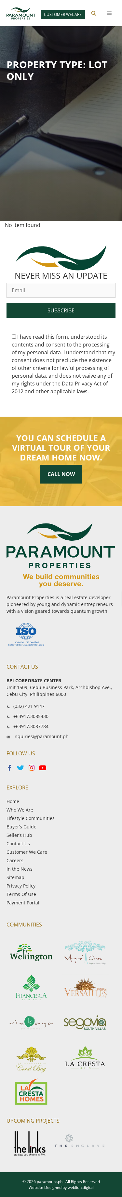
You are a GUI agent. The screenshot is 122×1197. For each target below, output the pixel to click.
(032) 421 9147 (29, 706)
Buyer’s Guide (21, 827)
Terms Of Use (21, 894)
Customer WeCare (63, 14)
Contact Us (18, 843)
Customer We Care (27, 852)
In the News (20, 869)
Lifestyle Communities (31, 818)
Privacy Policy (21, 886)
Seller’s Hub (19, 835)
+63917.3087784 (30, 726)
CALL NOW (61, 474)
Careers (15, 860)
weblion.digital (81, 1187)
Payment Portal (23, 903)
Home (13, 801)
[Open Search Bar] (94, 13)
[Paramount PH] (21, 13)
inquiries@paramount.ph (41, 736)
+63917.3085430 (30, 716)
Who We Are (20, 810)
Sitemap (15, 877)
